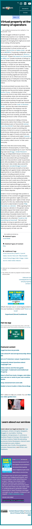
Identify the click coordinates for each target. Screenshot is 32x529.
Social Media (6, 238)
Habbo (5, 256)
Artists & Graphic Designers (18, 431)
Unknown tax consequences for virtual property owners (15, 269)
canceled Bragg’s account (18, 166)
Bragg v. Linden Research (18, 152)
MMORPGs (7, 52)
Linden (17, 258)
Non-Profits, (12, 445)
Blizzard (18, 260)
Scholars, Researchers (8, 447)
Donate (25, 13)
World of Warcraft (12, 256)
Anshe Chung (5, 92)
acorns (5, 260)
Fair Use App (27, 327)
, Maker (17, 443)
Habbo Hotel (20, 50)
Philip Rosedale (23, 256)
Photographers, (21, 445)
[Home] (7, 8)
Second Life (10, 50)
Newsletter (25, 8)
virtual (5, 253)
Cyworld (26, 136)
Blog (4, 246)
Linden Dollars (12, 260)
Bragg (13, 258)
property (17, 253)
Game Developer (13, 441)
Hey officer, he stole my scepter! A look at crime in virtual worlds (16, 273)
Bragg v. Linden (23, 258)
